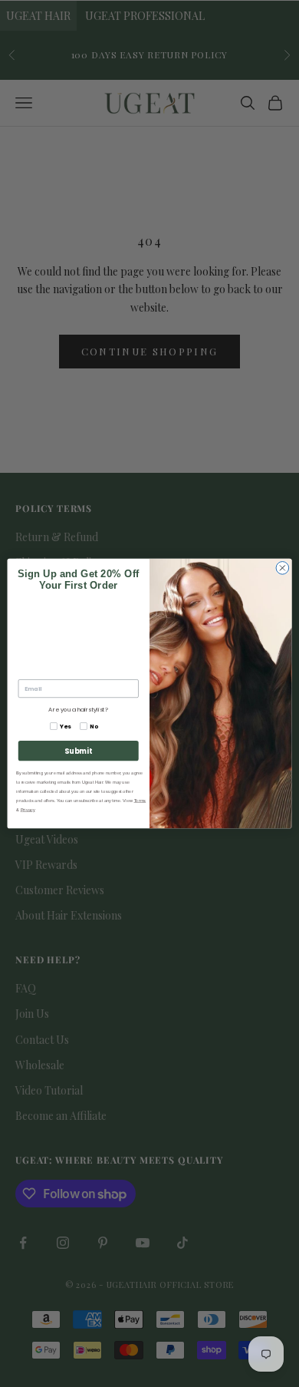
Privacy (28, 810)
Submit (78, 751)
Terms (140, 801)
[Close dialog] (282, 568)
